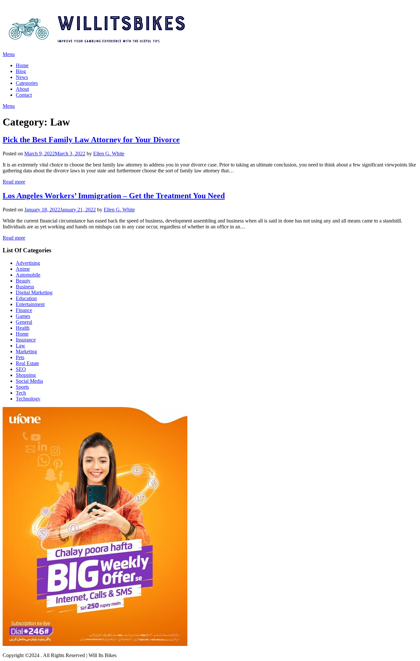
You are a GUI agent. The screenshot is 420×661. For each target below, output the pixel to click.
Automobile (28, 275)
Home (22, 65)
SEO (21, 369)
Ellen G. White (108, 153)
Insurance (26, 339)
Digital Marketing (34, 292)
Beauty (23, 280)
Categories (27, 83)
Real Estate (27, 363)
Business (25, 286)
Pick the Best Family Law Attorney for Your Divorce (91, 139)
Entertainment (30, 304)
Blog (21, 71)
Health (23, 328)
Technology (28, 398)
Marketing (26, 351)
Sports (22, 387)
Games (23, 316)
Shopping (26, 375)
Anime (23, 269)
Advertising (28, 263)
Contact (24, 95)
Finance (24, 310)
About (22, 89)
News (22, 77)
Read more (14, 182)
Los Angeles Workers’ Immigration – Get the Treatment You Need (114, 195)
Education (26, 298)
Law (20, 345)
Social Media (29, 381)
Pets (20, 357)
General (24, 322)
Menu (9, 54)
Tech (21, 393)
